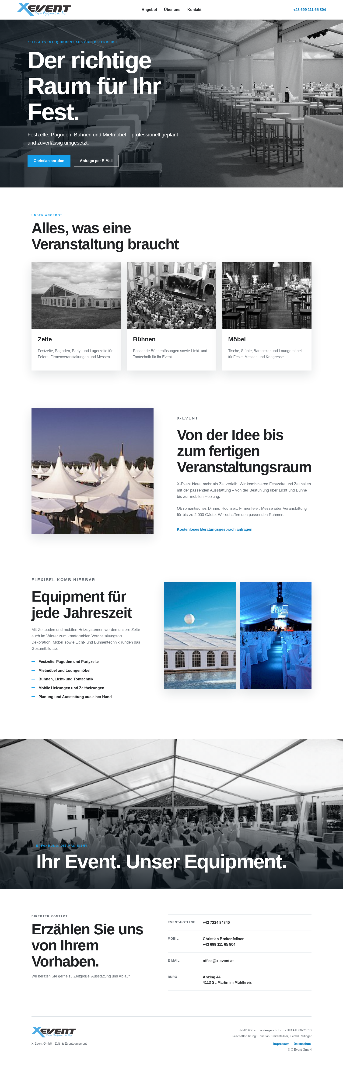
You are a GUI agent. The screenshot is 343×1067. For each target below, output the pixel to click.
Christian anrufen (49, 161)
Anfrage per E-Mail (96, 161)
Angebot (149, 10)
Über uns (172, 10)
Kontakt (194, 10)
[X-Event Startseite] (79, 9)
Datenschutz (303, 1044)
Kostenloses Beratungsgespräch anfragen (217, 529)
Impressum (281, 1044)
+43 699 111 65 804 (309, 10)
